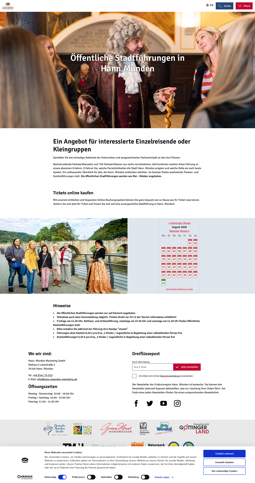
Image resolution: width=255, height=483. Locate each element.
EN (211, 5)
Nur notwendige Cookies (224, 471)
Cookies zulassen (224, 453)
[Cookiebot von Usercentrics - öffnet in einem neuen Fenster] (25, 477)
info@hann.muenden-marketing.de (57, 379)
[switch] (91, 477)
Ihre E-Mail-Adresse (141, 362)
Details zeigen (162, 477)
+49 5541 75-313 (43, 375)
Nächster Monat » (179, 231)
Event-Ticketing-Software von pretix (179, 289)
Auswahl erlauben (224, 462)
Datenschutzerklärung (170, 376)
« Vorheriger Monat (180, 223)
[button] (190, 243)
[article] (179, 256)
